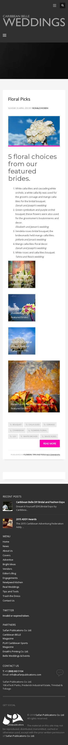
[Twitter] (11, 5)
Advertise (8, 559)
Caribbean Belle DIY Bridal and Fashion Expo (40, 502)
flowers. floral (39, 430)
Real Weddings (11, 586)
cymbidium (18, 430)
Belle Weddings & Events (16, 655)
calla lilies (34, 424)
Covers (7, 555)
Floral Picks (19, 99)
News (6, 546)
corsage (51, 424)
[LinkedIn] (27, 5)
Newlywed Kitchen (13, 582)
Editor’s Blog (9, 573)
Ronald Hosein (40, 108)
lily (14, 436)
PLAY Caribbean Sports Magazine (15, 645)
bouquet (17, 424)
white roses (50, 436)
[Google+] (21, 5)
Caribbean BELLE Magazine (12, 636)
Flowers (28, 454)
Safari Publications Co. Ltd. (17, 630)
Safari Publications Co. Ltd (50, 715)
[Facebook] (5, 5)
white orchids (30, 436)
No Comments (53, 455)
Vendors (7, 568)
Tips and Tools (39, 454)
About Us (8, 550)
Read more (49, 443)
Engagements (10, 578)
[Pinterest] (16, 5)
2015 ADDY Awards (26, 519)
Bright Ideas (9, 564)
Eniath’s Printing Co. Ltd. (15, 651)
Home (6, 541)
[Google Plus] (34, 705)
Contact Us (9, 600)
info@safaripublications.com (25, 674)
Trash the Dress (11, 596)
